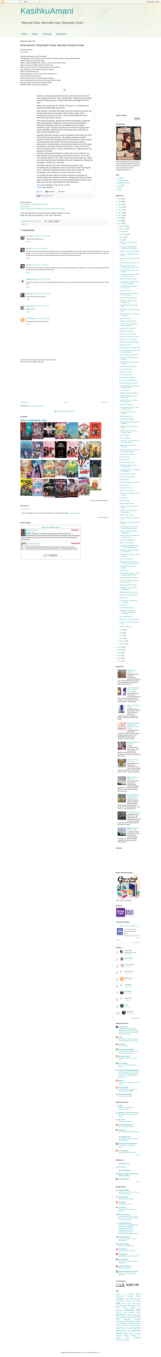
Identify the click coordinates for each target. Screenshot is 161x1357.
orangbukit (122, 1202)
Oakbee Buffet (136, 1317)
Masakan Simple (135, 1312)
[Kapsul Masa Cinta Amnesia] (95, 457)
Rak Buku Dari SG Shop (127, 454)
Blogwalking (120, 1296)
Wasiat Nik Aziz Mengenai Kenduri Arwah (34, 204)
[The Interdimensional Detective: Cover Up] (72, 477)
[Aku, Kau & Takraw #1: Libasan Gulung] (61, 438)
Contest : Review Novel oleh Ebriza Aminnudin (128, 324)
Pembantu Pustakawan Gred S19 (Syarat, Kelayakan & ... (129, 546)
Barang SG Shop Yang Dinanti (129, 482)
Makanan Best (133, 1310)
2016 (120, 647)
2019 (120, 218)
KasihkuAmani (46, 10)
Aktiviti (118, 1294)
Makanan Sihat (121, 1312)
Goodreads (120, 1301)
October (122, 231)
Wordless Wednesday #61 (127, 474)
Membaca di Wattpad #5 (127, 540)
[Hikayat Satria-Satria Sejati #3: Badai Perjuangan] (72, 497)
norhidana (128, 985)
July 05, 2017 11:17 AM (42, 279)
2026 (120, 199)
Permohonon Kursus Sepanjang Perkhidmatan (129, 470)
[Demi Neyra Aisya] (72, 457)
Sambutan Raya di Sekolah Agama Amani (128, 511)
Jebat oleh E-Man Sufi (126, 559)
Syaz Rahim (129, 958)
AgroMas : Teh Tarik (125, 372)
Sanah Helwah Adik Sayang (126, 1245)
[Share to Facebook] (56, 221)
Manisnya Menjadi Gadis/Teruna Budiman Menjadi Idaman (133, 725)
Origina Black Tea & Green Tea (129, 263)
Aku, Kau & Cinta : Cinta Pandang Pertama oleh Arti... (129, 266)
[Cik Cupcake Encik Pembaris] (61, 476)
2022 (120, 210)
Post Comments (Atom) (36, 406)
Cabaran (129, 1296)
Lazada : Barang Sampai (127, 328)
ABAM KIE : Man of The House (128, 1113)
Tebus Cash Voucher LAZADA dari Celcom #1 (128, 581)
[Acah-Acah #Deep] (37, 438)
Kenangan (123, 1305)
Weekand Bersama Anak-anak (129, 355)
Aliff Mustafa (31, 531)
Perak (117, 1323)
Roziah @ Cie (129, 971)
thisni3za (130, 1012)
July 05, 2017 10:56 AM (39, 265)
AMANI (120, 188)
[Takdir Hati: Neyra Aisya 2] (49, 457)
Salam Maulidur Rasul (124, 1204)
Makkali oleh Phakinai (126, 331)
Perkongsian (131, 1323)
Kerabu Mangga (124, 500)
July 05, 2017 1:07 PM (42, 306)
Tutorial (118, 1338)
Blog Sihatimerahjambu (126, 1049)
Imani (124, 1303)
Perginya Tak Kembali (131, 671)
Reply (28, 242)
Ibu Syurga (122, 1167)
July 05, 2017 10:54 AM (39, 248)
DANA (120, 1037)
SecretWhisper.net (124, 1137)
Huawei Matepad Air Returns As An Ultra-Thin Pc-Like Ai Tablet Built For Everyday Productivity (128, 1218)
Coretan (120, 1298)
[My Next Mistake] (49, 497)
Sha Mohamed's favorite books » (99, 500)
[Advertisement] (64, 382)
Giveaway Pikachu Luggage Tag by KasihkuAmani (133, 796)
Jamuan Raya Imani (125, 416)
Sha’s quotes (25, 509)
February (123, 641)
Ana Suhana (122, 1207)
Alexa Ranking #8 (125, 318)
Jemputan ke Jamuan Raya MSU (129, 347)
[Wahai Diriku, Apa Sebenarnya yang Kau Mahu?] (72, 438)
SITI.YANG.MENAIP (124, 1266)
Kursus (125, 1307)
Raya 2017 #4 (123, 605)
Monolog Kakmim (124, 1056)
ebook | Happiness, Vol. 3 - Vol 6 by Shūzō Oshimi (133, 689)
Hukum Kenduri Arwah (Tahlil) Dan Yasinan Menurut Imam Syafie (42, 209)
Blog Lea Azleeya (124, 1214)
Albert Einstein (75, 513)
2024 (120, 204)
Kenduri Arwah (25, 206)
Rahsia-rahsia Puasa (33, 543)
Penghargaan (130, 1321)
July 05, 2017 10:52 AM (42, 236)
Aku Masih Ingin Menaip (125, 1096)
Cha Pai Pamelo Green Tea (132, 760)
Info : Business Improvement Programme (128, 601)
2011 (120, 661)
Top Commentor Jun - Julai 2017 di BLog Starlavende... (129, 450)
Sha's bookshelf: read (33, 420)
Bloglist (138, 1294)
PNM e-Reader (123, 1319)
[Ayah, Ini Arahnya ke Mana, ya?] (61, 457)
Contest (138, 1296)
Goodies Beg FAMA (125, 375)
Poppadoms (123, 498)
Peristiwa (123, 1323)
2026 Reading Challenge (128, 925)
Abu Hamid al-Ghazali (33, 545)
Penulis (138, 1321)
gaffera (84, 1352)
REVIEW (120, 178)
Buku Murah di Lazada (126, 462)
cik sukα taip (122, 1249)
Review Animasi (128, 1325)
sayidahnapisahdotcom (126, 1125)
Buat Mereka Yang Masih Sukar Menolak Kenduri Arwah (129, 574)
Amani (131, 1294)
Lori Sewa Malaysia (124, 1170)
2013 (120, 655)
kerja (127, 1340)
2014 (120, 653)
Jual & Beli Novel (124, 290)
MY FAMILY (121, 185)
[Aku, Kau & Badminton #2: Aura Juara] (84, 438)
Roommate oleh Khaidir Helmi (129, 342)
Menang (130, 1315)
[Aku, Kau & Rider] (84, 495)
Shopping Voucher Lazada (127, 366)
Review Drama (126, 1328)
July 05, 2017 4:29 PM (43, 318)
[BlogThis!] (51, 221)
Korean (134, 1305)
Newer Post (24, 402)
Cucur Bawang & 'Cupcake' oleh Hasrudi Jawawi (129, 351)
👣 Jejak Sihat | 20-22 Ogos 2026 (133, 829)
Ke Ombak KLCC (123, 1046)
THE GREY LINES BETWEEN (127, 1144)
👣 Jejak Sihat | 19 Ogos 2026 (133, 778)
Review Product (128, 1333)
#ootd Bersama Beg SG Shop (128, 383)
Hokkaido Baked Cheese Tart (128, 592)
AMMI (120, 1106)
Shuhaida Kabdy (123, 1244)
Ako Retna (128, 991)
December (123, 226)
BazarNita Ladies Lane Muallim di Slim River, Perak (129, 275)
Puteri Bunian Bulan (32, 530)
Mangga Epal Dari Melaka (127, 585)
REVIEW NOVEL (123, 180)
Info (27, 224)
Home (24, 34)
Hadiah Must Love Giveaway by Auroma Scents (129, 536)
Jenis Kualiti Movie (125, 616)
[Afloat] (37, 477)
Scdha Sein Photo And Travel (128, 1271)
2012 (120, 658)
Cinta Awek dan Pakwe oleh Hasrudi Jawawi (128, 431)
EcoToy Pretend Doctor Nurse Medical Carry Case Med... (128, 527)
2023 (120, 207)
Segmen (138, 1333)
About (35, 34)
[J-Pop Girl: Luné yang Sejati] (37, 458)
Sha (125, 929)
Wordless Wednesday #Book (128, 393)
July (121, 240)
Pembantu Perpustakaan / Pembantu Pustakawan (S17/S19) (127, 612)
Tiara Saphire (122, 1063)
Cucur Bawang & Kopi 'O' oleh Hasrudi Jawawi (129, 408)
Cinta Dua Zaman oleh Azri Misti (129, 251)
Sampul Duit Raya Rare (127, 503)
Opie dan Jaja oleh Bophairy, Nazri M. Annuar (128, 294)
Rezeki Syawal (124, 570)
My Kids (127, 1317)
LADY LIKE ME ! (123, 1087)
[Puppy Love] (84, 478)
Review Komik (127, 1331)
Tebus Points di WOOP (126, 543)
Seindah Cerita (123, 1197)
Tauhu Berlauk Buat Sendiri (126, 1199)
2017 (120, 223)
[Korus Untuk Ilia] (95, 438)
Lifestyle (132, 1307)
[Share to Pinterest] (58, 221)
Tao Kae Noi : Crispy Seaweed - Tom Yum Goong (129, 441)
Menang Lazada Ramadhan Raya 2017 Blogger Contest (129, 562)
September (123, 234)
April (121, 635)
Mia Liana (121, 1119)
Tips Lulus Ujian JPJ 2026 (125, 1126)
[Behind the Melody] (26, 458)
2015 (120, 650)
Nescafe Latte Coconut (126, 515)
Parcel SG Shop (124, 457)
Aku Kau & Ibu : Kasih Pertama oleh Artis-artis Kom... (129, 282)
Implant (129, 1303)
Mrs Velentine (30, 318)
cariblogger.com (123, 1163)
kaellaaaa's (122, 1130)
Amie (126, 1005)
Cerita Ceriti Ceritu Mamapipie (128, 1070)
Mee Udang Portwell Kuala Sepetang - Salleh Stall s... (128, 247)
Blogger (97, 1352)
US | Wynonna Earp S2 (126, 608)
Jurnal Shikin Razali (125, 1223)
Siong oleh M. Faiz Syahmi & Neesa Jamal (128, 401)
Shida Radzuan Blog (125, 1094)
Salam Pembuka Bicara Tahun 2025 (128, 1256)
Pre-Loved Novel (124, 438)
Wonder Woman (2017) (126, 490)
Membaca (121, 1314)
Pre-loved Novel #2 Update (128, 380)
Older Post (104, 402)
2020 (120, 215)
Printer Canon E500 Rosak (128, 279)
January (122, 644)
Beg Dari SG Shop (125, 345)
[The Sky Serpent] (49, 477)
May (121, 633)
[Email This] (49, 221)
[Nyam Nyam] (95, 490)
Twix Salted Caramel (133, 812)
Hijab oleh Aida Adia (125, 488)
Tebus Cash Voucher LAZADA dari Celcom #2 (128, 551)
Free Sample (129, 1299)
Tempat (118, 1335)
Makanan (119, 1310)
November (123, 229)
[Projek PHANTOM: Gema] (84, 459)
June (121, 630)
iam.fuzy (29, 248)
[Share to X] (54, 221)
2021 (120, 212)
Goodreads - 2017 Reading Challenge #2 (128, 588)
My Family (120, 1317)
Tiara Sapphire (123, 1151)
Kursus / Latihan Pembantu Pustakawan (128, 532)
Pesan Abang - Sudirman (127, 377)
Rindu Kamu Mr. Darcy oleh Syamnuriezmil (128, 466)
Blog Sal (121, 1080)
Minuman (137, 1315)
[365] (49, 437)
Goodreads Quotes (102, 517)
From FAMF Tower (124, 1237)
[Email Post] (45, 221)
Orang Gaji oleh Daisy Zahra (128, 595)
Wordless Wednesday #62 (127, 321)
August (122, 237)
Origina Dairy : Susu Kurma (128, 339)
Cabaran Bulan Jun (125, 626)
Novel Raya (123, 598)
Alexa (124, 1294)
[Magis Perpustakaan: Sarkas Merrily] (26, 478)
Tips (139, 1335)
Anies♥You (122, 1044)
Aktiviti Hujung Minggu (126, 419)
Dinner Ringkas (124, 435)
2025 (120, 201)
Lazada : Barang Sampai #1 (128, 298)
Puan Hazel (128, 978)
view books (137, 942)
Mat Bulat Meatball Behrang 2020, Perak (128, 287)
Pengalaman (120, 1321)
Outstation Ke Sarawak (125, 1121)
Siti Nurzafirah (123, 1259)
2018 (120, 221)
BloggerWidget (136, 1018)
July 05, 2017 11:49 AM (42, 293)
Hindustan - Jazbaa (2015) (127, 334)
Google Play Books (133, 1301)
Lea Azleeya (30, 236)
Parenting (137, 1319)
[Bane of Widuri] (95, 477)
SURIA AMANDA (124, 1190)
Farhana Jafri (129, 964)
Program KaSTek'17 (125, 369)
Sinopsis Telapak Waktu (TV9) (127, 1152)
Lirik (139, 1307)
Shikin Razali (30, 279)
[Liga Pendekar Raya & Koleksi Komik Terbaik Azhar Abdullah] (26, 495)
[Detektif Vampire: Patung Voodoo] (61, 497)
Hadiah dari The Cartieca (127, 477)
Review (118, 1325)
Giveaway (137, 1299)
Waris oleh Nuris (124, 459)
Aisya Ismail (30, 293)
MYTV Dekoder (124, 390)
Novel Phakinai (124, 479)
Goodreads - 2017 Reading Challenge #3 (128, 301)
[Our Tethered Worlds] (37, 495)
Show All (138, 1155)
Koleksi (129, 1305)
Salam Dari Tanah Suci (124, 1268)
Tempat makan (129, 1335)
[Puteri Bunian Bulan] (26, 440)
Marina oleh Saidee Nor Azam (129, 337)
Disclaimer (61, 34)
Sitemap (47, 34)
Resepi (138, 1323)
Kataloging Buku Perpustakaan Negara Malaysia (129, 386)
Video (127, 1338)
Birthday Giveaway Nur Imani (133, 743)
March (122, 638)
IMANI (120, 190)
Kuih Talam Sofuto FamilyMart (126, 1250)
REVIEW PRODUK (124, 183)
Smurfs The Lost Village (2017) (129, 619)
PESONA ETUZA (123, 1179)
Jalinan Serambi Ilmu (126, 405)
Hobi (118, 1303)
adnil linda (128, 998)
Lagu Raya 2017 (124, 485)
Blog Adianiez (123, 1254)
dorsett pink (30, 306)
